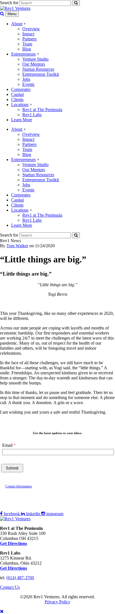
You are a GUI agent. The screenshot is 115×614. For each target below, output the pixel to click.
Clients (17, 99)
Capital (17, 94)
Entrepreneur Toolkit (40, 74)
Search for (9, 2)
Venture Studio (35, 59)
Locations (19, 104)
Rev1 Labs (32, 114)
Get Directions (13, 568)
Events (28, 84)
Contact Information (18, 486)
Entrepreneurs (23, 54)
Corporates (20, 89)
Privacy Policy (57, 601)
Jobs (26, 79)
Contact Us (10, 587)
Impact (28, 33)
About (16, 23)
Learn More (21, 119)
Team (27, 44)
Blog (26, 49)
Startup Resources (38, 69)
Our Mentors (33, 64)
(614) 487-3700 (20, 577)
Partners (29, 38)
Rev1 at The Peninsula (42, 109)
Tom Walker (17, 245)
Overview (31, 28)
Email (7, 445)
